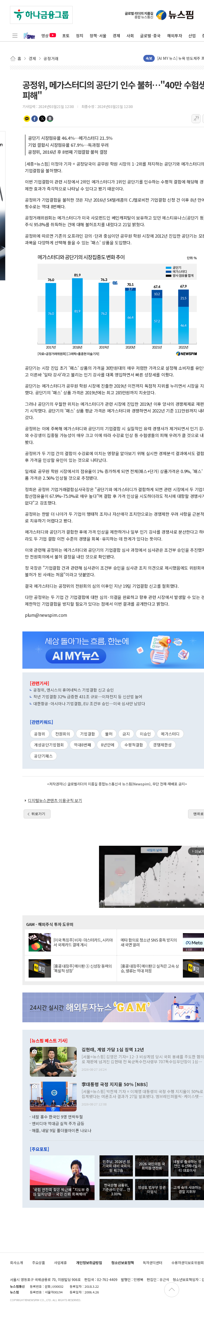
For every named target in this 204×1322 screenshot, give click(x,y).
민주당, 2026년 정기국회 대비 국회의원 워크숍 (116, 1166)
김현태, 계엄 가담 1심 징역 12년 (113, 1049)
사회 (130, 35)
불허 (108, 734)
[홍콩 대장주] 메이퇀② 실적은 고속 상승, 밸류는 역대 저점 (150, 968)
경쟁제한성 (162, 745)
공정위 (39, 734)
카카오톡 (27, 118)
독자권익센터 (152, 1262)
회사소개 (16, 1262)
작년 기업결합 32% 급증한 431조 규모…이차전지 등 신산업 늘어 (87, 696)
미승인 (145, 734)
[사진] (53, 1061)
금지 (126, 734)
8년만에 (107, 745)
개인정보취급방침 (89, 1262)
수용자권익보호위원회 (187, 1262)
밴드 (50, 118)
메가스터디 (170, 734)
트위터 (42, 118)
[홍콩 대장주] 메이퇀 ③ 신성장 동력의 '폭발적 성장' (82, 968)
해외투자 (174, 35)
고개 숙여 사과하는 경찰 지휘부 (187, 1189)
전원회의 (62, 734)
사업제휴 (60, 1262)
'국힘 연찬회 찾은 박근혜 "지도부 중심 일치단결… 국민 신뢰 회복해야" (61, 1191)
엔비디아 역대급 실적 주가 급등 (58, 1123)
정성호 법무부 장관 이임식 (152, 1189)
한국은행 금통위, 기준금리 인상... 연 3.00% (116, 1189)
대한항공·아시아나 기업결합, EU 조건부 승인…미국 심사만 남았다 (89, 703)
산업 (192, 35)
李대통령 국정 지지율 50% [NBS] (115, 1084)
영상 (45, 35)
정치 (79, 35)
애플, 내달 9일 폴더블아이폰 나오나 (61, 1130)
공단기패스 (43, 756)
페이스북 (34, 118)
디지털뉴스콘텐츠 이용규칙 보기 (55, 800)
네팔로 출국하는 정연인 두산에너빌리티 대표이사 (187, 1166)
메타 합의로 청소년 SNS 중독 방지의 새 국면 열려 (149, 942)
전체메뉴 (15, 35)
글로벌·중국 (150, 35)
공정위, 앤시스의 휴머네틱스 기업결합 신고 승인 (73, 690)
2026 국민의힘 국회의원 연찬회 (152, 1166)
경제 (116, 35)
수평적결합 (133, 745)
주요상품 (38, 1262)
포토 (66, 35)
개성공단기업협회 (49, 745)
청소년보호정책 (122, 1262)
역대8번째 (82, 745)
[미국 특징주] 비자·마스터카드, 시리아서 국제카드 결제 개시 (83, 942)
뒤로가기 (38, 814)
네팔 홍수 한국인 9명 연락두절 (57, 1116)
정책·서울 (98, 35)
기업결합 (87, 734)
